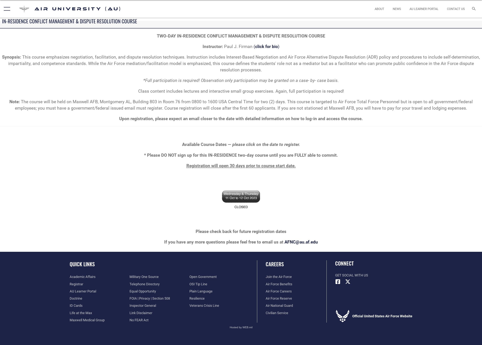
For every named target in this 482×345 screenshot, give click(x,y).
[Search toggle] (474, 9)
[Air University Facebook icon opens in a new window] (338, 282)
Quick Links (82, 264)
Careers (275, 264)
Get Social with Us (351, 275)
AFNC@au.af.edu (301, 242)
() (266, 46)
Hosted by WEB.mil (241, 327)
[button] (6, 9)
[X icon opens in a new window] (348, 282)
